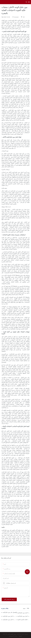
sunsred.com (20, 634)
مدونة (24, 608)
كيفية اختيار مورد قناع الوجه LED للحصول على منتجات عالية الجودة (23, 616)
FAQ (28, 608)
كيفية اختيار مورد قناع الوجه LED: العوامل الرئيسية (8, 616)
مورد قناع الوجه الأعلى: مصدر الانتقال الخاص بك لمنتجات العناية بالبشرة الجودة (23, 619)
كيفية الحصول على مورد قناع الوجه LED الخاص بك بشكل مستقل (10, 612)
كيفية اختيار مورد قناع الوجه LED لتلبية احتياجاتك (8, 619)
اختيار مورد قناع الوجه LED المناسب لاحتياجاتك (23, 612)
